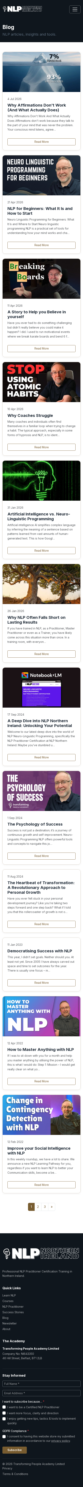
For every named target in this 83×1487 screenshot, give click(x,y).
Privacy (7, 1468)
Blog (5, 1317)
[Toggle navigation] (75, 9)
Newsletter (9, 1323)
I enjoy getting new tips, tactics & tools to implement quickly (41, 1421)
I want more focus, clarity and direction (33, 1413)
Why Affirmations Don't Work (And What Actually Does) (36, 107)
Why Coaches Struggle (30, 415)
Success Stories (13, 1312)
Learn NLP (9, 1295)
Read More (41, 141)
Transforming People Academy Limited (30, 1348)
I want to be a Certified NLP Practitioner (33, 1407)
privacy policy (60, 1440)
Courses (7, 1301)
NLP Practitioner (13, 1306)
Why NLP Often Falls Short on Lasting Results (36, 620)
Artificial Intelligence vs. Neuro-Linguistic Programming (38, 516)
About (6, 1329)
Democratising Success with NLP (39, 951)
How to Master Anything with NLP (40, 1049)
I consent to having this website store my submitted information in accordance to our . (41, 1438)
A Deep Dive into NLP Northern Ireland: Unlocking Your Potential (39, 723)
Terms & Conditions (15, 1474)
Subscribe (14, 1450)
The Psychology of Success (35, 824)
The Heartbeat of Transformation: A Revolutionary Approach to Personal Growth (41, 887)
